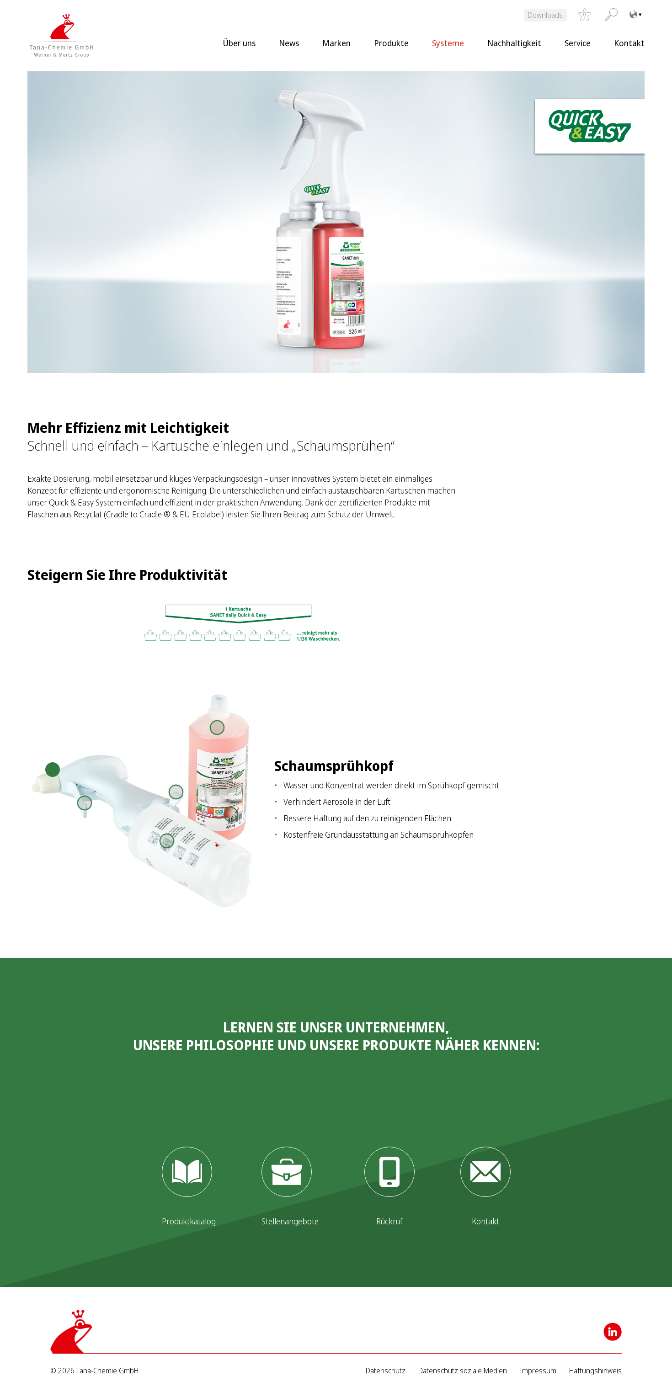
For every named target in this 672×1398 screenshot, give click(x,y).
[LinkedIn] (612, 1332)
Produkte (391, 42)
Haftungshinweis (595, 1370)
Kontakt (629, 42)
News (289, 42)
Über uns (239, 42)
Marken (336, 42)
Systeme (448, 42)
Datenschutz (385, 1370)
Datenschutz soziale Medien (462, 1370)
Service (578, 42)
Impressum (538, 1370)
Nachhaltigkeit (514, 42)
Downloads (545, 15)
